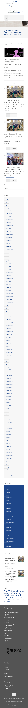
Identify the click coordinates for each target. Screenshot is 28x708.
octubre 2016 (9, 458)
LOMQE (8, 525)
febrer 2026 (9, 213)
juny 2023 (8, 263)
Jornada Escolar (10, 522)
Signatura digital (10, 541)
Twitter (6, 688)
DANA (23, 591)
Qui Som (7, 635)
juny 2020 (8, 337)
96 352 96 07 (10, 3)
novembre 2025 (9, 219)
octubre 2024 (9, 237)
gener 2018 (8, 414)
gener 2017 (8, 449)
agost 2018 (9, 393)
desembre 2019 (9, 349)
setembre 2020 (9, 331)
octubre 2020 (9, 328)
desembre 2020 (9, 322)
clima (7, 500)
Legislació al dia (8, 632)
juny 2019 (8, 364)
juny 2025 (8, 228)
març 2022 (8, 284)
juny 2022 (8, 281)
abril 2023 (8, 266)
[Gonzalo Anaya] (14, 11)
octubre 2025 (9, 222)
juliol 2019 (8, 361)
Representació (8, 638)
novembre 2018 (9, 384)
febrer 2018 (9, 411)
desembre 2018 (9, 381)
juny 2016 (8, 464)
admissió (8, 487)
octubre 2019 (9, 355)
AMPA (7, 495)
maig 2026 (8, 207)
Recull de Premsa (9, 637)
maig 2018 (8, 402)
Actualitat (7, 611)
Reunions (8, 530)
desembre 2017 (9, 417)
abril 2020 (8, 343)
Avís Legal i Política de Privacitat (12, 612)
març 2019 (8, 372)
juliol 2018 (8, 396)
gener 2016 (8, 472)
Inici (6, 627)
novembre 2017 (9, 419)
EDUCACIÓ (9, 593)
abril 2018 (8, 405)
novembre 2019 (9, 352)
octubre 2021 (9, 299)
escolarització (9, 516)
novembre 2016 (9, 455)
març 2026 (8, 210)
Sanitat (8, 535)
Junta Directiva (8, 628)
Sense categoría (10, 538)
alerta (7, 489)
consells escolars (10, 506)
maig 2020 (8, 340)
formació (8, 519)
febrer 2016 (9, 470)
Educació (8, 508)
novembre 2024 (9, 234)
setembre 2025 (9, 225)
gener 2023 (8, 269)
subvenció (22, 599)
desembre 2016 (9, 452)
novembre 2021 (9, 296)
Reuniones (8, 527)
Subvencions (8, 641)
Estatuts (7, 620)
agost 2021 (9, 305)
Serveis (6, 640)
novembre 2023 (9, 252)
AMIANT (8, 492)
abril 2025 (8, 231)
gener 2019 (8, 378)
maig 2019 (8, 366)
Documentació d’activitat (10, 619)
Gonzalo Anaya (16, 43)
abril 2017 (8, 440)
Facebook (7, 686)
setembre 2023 (9, 258)
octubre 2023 (9, 255)
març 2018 (8, 408)
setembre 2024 (9, 240)
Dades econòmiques (9, 615)
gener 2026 (8, 216)
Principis (7, 633)
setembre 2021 (9, 302)
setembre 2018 (9, 390)
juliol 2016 (8, 461)
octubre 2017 (9, 422)
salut (10, 599)
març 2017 (8, 443)
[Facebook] (12, 1)
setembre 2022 (9, 278)
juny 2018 (8, 399)
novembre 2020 (9, 325)
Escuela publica (12, 594)
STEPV (18, 599)
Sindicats (8, 546)
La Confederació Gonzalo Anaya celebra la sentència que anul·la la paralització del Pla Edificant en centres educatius (14, 171)
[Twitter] (14, 1)
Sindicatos (8, 544)
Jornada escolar (16, 597)
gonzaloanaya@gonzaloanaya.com (9, 6)
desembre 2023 (9, 249)
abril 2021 (8, 313)
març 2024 (8, 246)
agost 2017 (9, 428)
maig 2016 (8, 467)
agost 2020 (9, 334)
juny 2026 (8, 205)
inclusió (12, 595)
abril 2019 (8, 369)
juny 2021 (8, 311)
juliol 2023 (8, 260)
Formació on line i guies (10, 624)
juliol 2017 (8, 431)
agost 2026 (9, 199)
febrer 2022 (9, 287)
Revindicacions (9, 533)
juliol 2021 (8, 308)
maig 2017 (8, 437)
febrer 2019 (9, 375)
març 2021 (8, 316)
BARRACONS (9, 497)
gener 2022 (8, 290)
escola (7, 514)
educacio (5, 593)
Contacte (7, 614)
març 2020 (8, 346)
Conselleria (8, 503)
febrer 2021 (9, 319)
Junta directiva (8, 630)
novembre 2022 (9, 272)
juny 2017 (8, 434)
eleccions (8, 511)
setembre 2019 (9, 358)
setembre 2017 (9, 425)
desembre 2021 (9, 293)
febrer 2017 (9, 446)
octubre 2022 (9, 275)
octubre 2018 (9, 387)
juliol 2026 (8, 202)
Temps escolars (7, 601)
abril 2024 (8, 243)
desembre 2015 (9, 475)
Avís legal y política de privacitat (13, 704)
